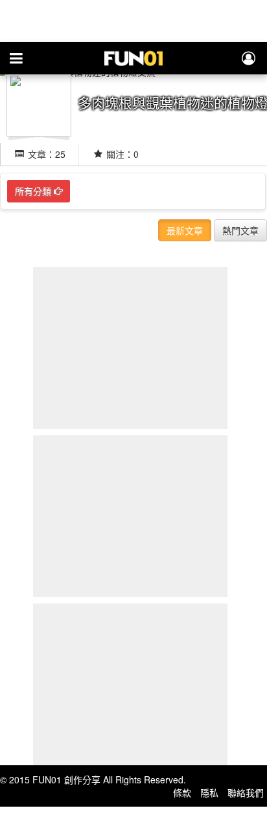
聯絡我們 (245, 792)
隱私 (209, 792)
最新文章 (185, 230)
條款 (182, 792)
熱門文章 (240, 230)
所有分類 (34, 190)
